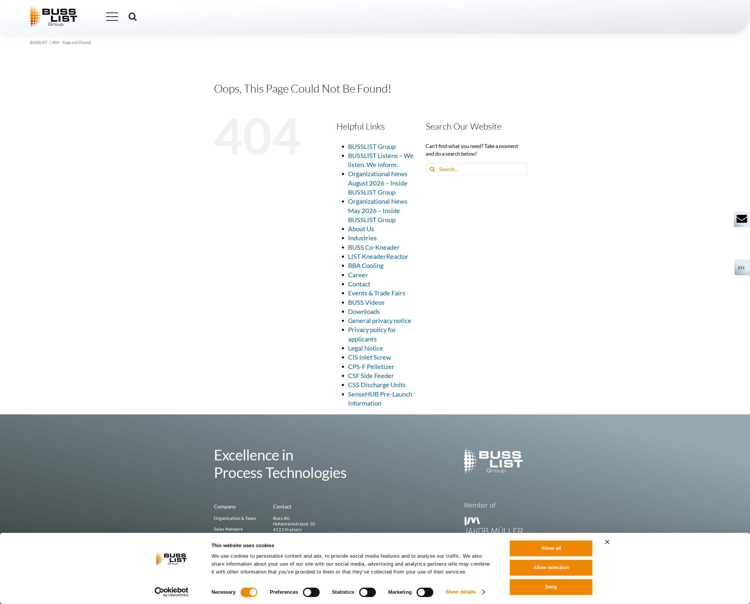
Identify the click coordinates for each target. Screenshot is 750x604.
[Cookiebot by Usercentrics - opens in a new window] (171, 592)
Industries (362, 238)
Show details (461, 592)
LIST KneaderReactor (378, 256)
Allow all (551, 548)
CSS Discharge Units (377, 385)
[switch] (311, 592)
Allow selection (551, 567)
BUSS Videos (366, 302)
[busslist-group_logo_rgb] (53, 9)
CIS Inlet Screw (369, 357)
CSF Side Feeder (371, 376)
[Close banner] (607, 542)
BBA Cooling (365, 265)
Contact (359, 284)
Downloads (364, 311)
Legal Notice (365, 348)
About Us (361, 229)
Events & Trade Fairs (376, 293)
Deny (551, 587)
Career (358, 275)
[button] (132, 16)
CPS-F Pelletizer (371, 366)
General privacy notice (379, 320)
